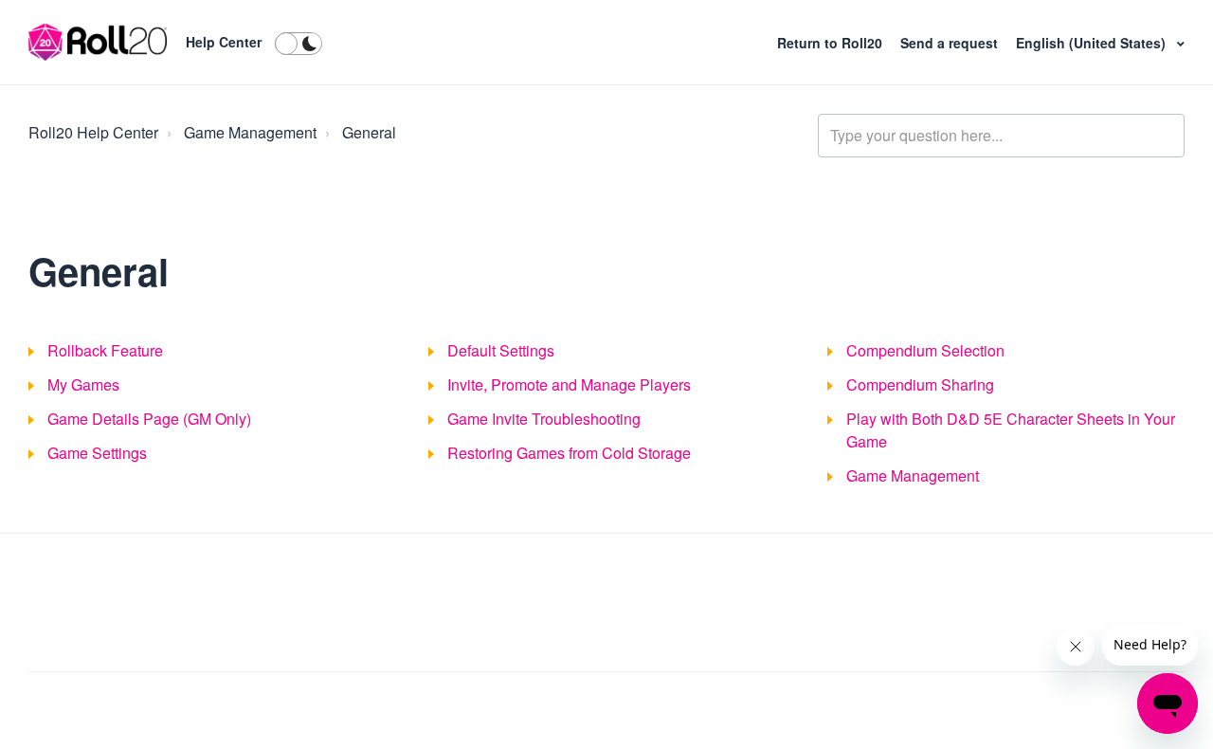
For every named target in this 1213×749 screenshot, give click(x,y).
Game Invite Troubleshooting (544, 418)
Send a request (951, 42)
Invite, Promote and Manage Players (569, 384)
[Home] (98, 43)
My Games (83, 384)
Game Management (250, 132)
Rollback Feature (105, 350)
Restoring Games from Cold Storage (569, 453)
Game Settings (97, 453)
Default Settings (500, 350)
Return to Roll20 (831, 42)
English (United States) (1092, 42)
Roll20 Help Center (93, 132)
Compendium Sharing (920, 384)
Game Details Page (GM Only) (149, 418)
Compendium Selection (925, 350)
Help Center (224, 41)
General (369, 132)
